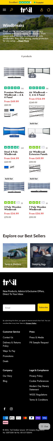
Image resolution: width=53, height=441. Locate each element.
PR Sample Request (38, 342)
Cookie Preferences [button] (39, 381)
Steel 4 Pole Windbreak (11, 153)
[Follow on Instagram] (11, 409)
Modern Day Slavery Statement (39, 388)
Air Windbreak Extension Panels (38, 153)
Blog (5, 381)
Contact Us (8, 337)
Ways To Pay (9, 351)
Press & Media (36, 337)
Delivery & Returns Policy (12, 344)
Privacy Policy (31, 323)
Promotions (8, 356)
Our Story (7, 376)
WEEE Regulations (38, 394)
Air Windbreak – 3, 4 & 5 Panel (38, 94)
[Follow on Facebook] (4, 409)
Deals (5, 361)
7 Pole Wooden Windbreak (37, 208)
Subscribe (43, 307)
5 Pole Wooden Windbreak (12, 208)
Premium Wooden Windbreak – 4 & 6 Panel (13, 95)
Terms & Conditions (38, 399)
